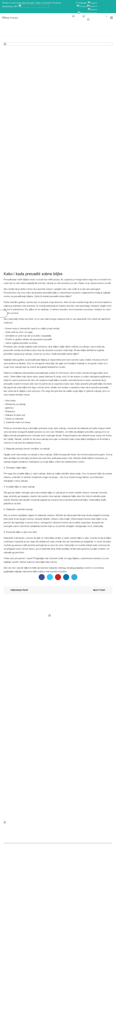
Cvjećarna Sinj (44, 987)
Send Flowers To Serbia (58, 933)
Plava (63, 708)
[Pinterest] (58, 577)
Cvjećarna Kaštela (68, 974)
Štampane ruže (11, 704)
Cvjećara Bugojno (29, 954)
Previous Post (19, 590)
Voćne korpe (10, 695)
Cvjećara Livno (100, 950)
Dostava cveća (64, 32)
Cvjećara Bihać (94, 940)
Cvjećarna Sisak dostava (67, 977)
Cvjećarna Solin (79, 987)
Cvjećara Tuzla (100, 943)
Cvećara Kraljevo (47, 913)
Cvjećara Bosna (94, 930)
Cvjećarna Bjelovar (88, 974)
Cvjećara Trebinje (32, 940)
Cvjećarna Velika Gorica (22, 984)
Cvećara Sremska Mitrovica (17, 930)
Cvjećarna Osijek (65, 981)
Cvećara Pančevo (101, 913)
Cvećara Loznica (84, 927)
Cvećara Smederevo (34, 923)
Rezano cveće (67, 655)
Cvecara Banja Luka (56, 916)
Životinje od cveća (12, 700)
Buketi (63, 646)
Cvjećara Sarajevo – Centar (95, 947)
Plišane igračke (11, 686)
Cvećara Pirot (50, 927)
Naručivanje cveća (12, 641)
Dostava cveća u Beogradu (17, 920)
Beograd (14, 747)
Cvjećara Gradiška (26, 943)
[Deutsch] (92, 6)
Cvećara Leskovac (14, 923)
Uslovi (6, 663)
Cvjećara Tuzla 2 (44, 950)
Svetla (63, 700)
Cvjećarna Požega (27, 987)
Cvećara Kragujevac (35, 916)
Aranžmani (65, 637)
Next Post (99, 590)
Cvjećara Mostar (66, 943)
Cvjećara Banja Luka (101, 920)
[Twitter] (50, 577)
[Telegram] (74, 577)
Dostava (7, 655)
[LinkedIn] (66, 577)
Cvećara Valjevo (85, 923)
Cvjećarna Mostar (33, 971)
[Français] (82, 6)
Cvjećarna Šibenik (25, 977)
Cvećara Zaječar (66, 927)
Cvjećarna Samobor (48, 974)
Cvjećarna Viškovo (16, 994)
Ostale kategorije (25, 267)
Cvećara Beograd (99, 916)
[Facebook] (42, 577)
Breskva (64, 717)
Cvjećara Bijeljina (51, 940)
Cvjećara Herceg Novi (57, 960)
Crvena (63, 686)
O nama (7, 637)
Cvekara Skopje (53, 1008)
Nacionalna (65, 722)
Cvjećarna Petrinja (62, 987)
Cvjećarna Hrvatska (13, 971)
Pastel (63, 704)
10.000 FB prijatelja (13, 668)
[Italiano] (92, 9)
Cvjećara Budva (77, 960)
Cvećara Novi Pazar (27, 913)
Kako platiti (9, 646)
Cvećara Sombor (34, 927)
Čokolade (8, 682)
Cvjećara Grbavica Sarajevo (21, 950)
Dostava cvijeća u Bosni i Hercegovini (77, 954)
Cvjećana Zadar (82, 981)
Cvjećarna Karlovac (90, 977)
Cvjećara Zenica (83, 943)
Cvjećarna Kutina (14, 991)
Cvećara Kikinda (102, 927)
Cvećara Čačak (64, 913)
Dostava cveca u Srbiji (78, 916)
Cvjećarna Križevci (33, 991)
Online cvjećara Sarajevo (73, 940)
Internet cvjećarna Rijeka (57, 994)
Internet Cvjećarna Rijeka (55, 991)
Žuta (62, 713)
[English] (92, 3)
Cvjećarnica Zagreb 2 (56, 998)
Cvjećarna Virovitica (98, 987)
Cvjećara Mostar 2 (63, 950)
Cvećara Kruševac (80, 920)
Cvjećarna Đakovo (93, 971)
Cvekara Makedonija (34, 1008)
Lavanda (64, 691)
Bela (62, 682)
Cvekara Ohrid (85, 1008)
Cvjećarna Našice (35, 994)
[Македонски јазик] (87, 13)
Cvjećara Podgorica (60, 920)
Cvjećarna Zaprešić (52, 971)
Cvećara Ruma (59, 930)
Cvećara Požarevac (14, 927)
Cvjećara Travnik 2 (49, 954)
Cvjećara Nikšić (38, 960)
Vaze (6, 708)
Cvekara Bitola (69, 1008)
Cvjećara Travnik (72, 947)
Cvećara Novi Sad (40, 920)
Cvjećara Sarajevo (36, 933)
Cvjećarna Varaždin (44, 977)
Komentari (8, 659)
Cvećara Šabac (102, 923)
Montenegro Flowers (58, 964)
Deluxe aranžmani (69, 668)
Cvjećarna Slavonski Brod (48, 984)
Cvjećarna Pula (69, 984)
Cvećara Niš (10, 913)
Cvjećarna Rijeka (47, 981)
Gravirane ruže (67, 659)
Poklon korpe (10, 691)
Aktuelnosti (65, 650)
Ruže (62, 641)
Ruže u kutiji (66, 663)
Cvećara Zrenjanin (82, 913)
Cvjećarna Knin (76, 991)
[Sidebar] (4, 313)
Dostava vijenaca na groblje (24, 981)
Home (50, 32)
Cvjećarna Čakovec (73, 971)
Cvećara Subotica (15, 916)
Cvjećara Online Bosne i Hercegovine (44, 947)
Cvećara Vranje (53, 923)
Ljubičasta (65, 695)
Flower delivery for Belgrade (84, 933)
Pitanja (7, 650)
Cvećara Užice (69, 923)
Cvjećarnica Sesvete (34, 998)
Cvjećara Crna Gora (19, 960)
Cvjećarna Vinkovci (28, 974)
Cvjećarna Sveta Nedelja (97, 991)
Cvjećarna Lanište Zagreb (80, 998)
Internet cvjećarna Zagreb (83, 994)
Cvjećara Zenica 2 (82, 950)
